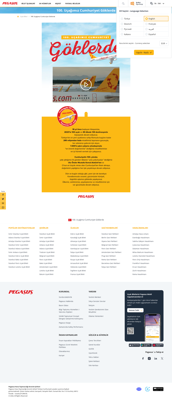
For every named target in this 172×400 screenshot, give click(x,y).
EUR (163, 43)
